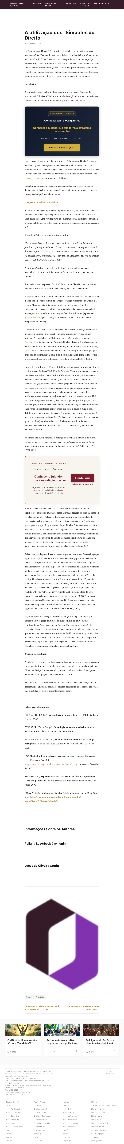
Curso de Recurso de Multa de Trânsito (94, 5)
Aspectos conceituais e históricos (42, 202)
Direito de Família (69, 1112)
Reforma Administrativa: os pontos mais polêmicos (62, 1042)
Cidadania (94, 1102)
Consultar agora (82, 478)
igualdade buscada (33, 317)
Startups (9, 1141)
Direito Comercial (97, 1109)
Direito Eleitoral (96, 1116)
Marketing (37, 1134)
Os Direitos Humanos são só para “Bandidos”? (22, 1042)
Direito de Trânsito (98, 1112)
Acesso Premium (40, 1102)
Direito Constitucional (13, 1112)
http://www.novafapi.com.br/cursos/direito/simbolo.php (52, 764)
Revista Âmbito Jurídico (17, 5)
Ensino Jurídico (39, 1130)
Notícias (37, 3)
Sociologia (95, 1137)
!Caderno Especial (12, 1102)
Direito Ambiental (40, 1109)
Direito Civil (67, 1109)
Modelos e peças (97, 1134)
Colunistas (38, 1105)
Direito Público (39, 1127)
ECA (7, 1130)
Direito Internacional (70, 1120)
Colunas (8, 1105)
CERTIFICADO (71, 3)
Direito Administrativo (14, 1109)
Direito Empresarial (12, 1120)
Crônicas (29, 997)
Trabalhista (67, 1141)
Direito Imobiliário (40, 1120)
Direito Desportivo (12, 1116)
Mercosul (66, 1134)
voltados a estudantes (34, 178)
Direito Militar (96, 1120)
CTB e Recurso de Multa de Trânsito (104, 1105)
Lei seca (9, 1134)
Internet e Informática (99, 1130)
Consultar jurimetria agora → (62, 147)
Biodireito (66, 1102)
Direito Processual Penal (14, 1127)
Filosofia (66, 1130)
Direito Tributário (69, 1127)
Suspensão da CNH (41, 1141)
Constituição (30, 342)
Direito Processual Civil (99, 1123)
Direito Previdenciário (42, 1123)
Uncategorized (96, 1141)
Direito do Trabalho (70, 1116)
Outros (36, 1137)
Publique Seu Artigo (51, 5)
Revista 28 (40, 997)
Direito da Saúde (40, 1112)
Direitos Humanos (97, 1127)
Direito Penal (10, 1123)
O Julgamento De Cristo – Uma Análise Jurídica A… (101, 1042)
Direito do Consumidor (42, 1116)
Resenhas (66, 1137)
